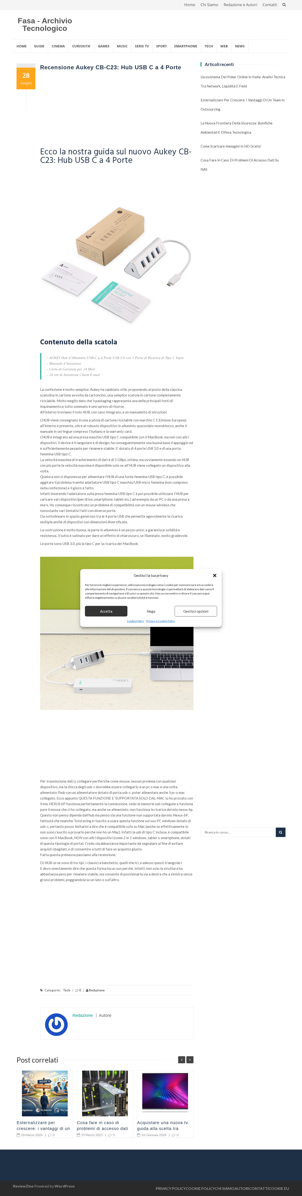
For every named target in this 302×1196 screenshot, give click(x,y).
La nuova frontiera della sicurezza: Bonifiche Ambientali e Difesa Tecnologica (237, 127)
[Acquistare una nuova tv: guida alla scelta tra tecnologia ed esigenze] (165, 1093)
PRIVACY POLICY (171, 1188)
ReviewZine (23, 1186)
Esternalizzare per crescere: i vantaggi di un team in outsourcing (43, 1128)
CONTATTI (258, 1188)
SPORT (161, 46)
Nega (151, 611)
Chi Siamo (209, 4)
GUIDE (39, 46)
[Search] (280, 832)
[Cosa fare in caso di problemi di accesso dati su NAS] (105, 1093)
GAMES (103, 46)
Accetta (106, 611)
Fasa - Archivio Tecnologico (45, 24)
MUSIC (122, 46)
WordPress (65, 1186)
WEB (224, 46)
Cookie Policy (135, 621)
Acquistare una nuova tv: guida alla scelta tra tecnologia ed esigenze (163, 1128)
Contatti (270, 4)
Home (189, 4)
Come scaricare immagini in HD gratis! (231, 146)
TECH (209, 46)
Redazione (96, 990)
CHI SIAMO (225, 1188)
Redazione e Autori (240, 4)
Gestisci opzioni (195, 611)
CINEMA (58, 46)
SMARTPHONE (185, 46)
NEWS (240, 46)
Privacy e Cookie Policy (160, 621)
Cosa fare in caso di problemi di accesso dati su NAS (102, 1128)
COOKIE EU (278, 1188)
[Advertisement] (116, 110)
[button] (214, 575)
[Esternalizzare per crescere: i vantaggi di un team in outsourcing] (45, 1093)
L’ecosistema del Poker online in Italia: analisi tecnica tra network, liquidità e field (243, 81)
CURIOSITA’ (81, 46)
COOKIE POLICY (200, 1188)
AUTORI (242, 1188)
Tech (66, 990)
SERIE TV (142, 46)
